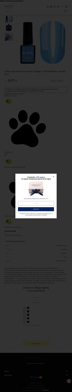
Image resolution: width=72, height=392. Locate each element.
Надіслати (36, 209)
